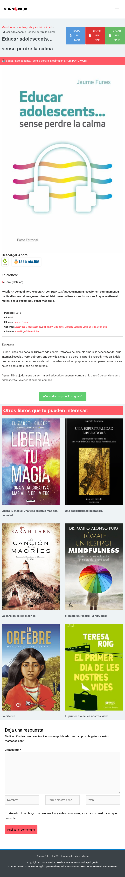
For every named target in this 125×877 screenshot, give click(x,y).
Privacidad (66, 856)
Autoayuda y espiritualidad (35, 27)
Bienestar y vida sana (53, 326)
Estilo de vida (89, 326)
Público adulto (31, 331)
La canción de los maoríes (18, 615)
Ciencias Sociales (73, 326)
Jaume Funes (21, 322)
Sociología (102, 326)
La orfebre (8, 716)
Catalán (19, 331)
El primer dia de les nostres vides (86, 716)
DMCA (55, 856)
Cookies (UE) (42, 856)
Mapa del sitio (82, 856)
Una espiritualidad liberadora (84, 510)
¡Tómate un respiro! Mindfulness (86, 615)
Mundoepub (9, 27)
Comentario (13, 749)
